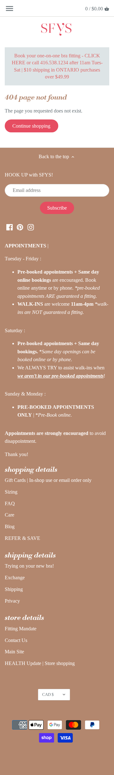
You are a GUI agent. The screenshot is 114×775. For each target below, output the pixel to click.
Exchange (15, 577)
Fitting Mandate (20, 628)
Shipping (14, 589)
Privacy (12, 601)
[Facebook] (9, 226)
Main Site (14, 651)
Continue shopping (31, 126)
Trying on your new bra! (29, 566)
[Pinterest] (20, 226)
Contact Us (16, 640)
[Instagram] (31, 226)
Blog (10, 526)
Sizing (11, 491)
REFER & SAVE (22, 538)
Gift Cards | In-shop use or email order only (48, 480)
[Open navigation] (9, 8)
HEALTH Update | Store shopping (40, 663)
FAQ (10, 503)
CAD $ (48, 694)
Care (9, 515)
